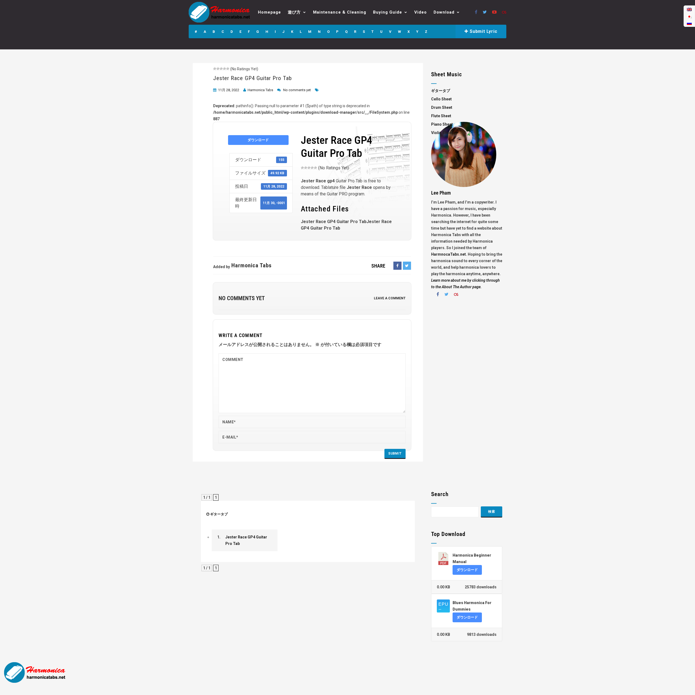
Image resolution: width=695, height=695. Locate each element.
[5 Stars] (227, 68)
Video (420, 12)
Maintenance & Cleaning (339, 12)
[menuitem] (689, 9)
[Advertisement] (467, 396)
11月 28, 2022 (228, 90)
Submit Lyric (482, 31)
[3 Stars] (221, 68)
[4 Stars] (224, 68)
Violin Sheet (442, 133)
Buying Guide (387, 12)
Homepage (269, 12)
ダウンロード (258, 140)
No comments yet (297, 90)
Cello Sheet (441, 99)
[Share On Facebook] (397, 266)
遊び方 (294, 12)
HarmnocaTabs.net (448, 254)
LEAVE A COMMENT (390, 298)
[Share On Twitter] (407, 266)
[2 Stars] (218, 68)
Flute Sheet (441, 116)
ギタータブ (219, 514)
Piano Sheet (442, 124)
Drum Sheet (441, 107)
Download (444, 12)
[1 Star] (214, 68)
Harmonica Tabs (260, 90)
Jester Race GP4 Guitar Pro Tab (252, 78)
